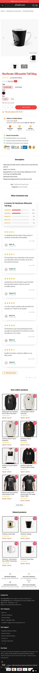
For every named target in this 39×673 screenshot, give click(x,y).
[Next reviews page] (35, 377)
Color (3, 90)
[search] (33, 5)
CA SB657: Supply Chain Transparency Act (13, 622)
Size (3, 96)
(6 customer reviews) (16, 78)
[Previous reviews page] (26, 377)
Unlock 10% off (3, 665)
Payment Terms (5, 633)
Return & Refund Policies (8, 636)
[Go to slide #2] (24, 66)
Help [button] (36, 670)
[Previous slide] (3, 38)
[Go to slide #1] (14, 66)
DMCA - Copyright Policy (8, 620)
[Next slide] (35, 38)
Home (3, 11)
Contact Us (4, 638)
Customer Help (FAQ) (7, 641)
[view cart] (36, 5)
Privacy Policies (5, 617)
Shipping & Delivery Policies (8, 631)
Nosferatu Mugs (28, 11)
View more (19, 505)
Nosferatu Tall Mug (26, 534)
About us (3, 612)
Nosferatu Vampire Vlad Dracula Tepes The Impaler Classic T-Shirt (28, 494)
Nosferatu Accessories (14, 11)
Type (3, 84)
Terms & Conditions (6, 615)
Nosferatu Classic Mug (8, 534)
